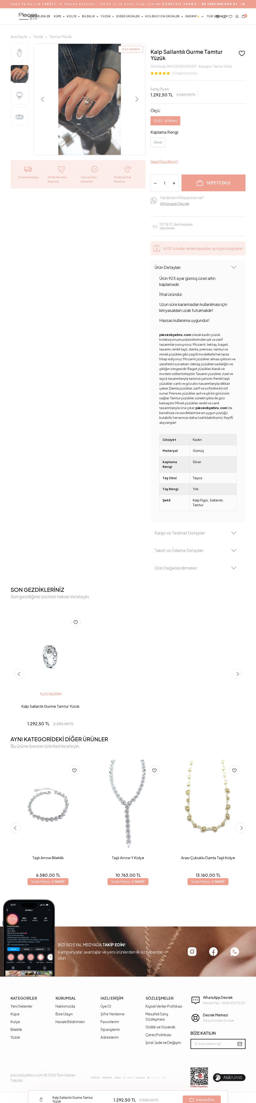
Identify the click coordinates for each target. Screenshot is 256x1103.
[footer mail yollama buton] (239, 1043)
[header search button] (224, 17)
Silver (158, 142)
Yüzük (15, 1037)
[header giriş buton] (237, 16)
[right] (237, 674)
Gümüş (198, 451)
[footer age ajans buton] (229, 1077)
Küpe (15, 1014)
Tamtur (198, 505)
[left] (19, 674)
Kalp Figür (200, 500)
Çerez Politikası (158, 1034)
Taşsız (197, 478)
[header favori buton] (230, 16)
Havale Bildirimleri (70, 1021)
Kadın (197, 440)
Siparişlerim (110, 1029)
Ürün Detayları (167, 267)
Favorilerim (109, 1021)
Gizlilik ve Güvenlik (161, 1027)
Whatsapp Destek (175, 203)
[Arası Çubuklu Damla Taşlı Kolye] (208, 806)
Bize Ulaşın (64, 1014)
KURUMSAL (66, 998)
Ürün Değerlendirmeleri (175, 568)
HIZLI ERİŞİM (111, 998)
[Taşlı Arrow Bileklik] (48, 806)
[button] (39, 16)
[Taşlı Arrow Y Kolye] (128, 806)
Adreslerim (109, 1037)
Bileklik (16, 1029)
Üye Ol (105, 1006)
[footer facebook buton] (213, 951)
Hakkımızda (65, 1006)
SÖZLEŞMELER (160, 998)
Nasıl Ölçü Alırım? (164, 161)
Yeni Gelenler (21, 1006)
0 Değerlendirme (184, 73)
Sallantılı (216, 500)
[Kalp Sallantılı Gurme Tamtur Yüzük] (50, 656)
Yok (195, 489)
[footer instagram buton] (192, 951)
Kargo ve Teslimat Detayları (179, 532)
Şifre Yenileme (112, 1014)
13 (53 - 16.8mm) (165, 121)
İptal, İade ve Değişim (163, 1042)
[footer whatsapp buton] (234, 951)
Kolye (15, 1021)
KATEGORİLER (23, 998)
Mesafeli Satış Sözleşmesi (157, 1016)
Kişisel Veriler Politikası (164, 1006)
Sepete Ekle (218, 182)
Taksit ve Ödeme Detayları (178, 550)
